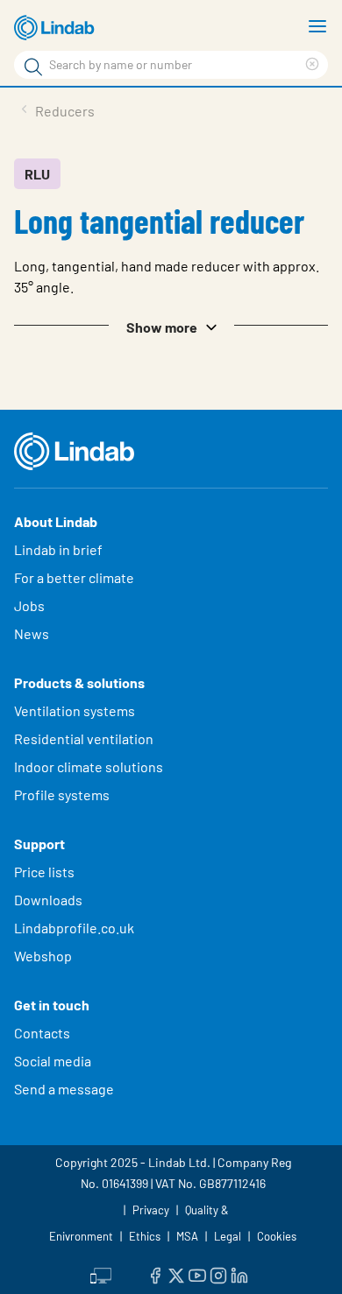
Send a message (64, 1088)
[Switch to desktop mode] (100, 1274)
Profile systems (62, 794)
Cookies (276, 1236)
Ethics (144, 1236)
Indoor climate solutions (88, 766)
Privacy (150, 1210)
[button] (171, 326)
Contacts (42, 1032)
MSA (187, 1236)
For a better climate (74, 577)
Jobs (29, 605)
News (31, 633)
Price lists (44, 871)
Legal (227, 1236)
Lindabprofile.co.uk (74, 927)
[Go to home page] (57, 28)
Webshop (43, 955)
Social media (52, 1060)
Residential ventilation (83, 738)
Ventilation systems (74, 710)
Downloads (48, 899)
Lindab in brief (58, 549)
